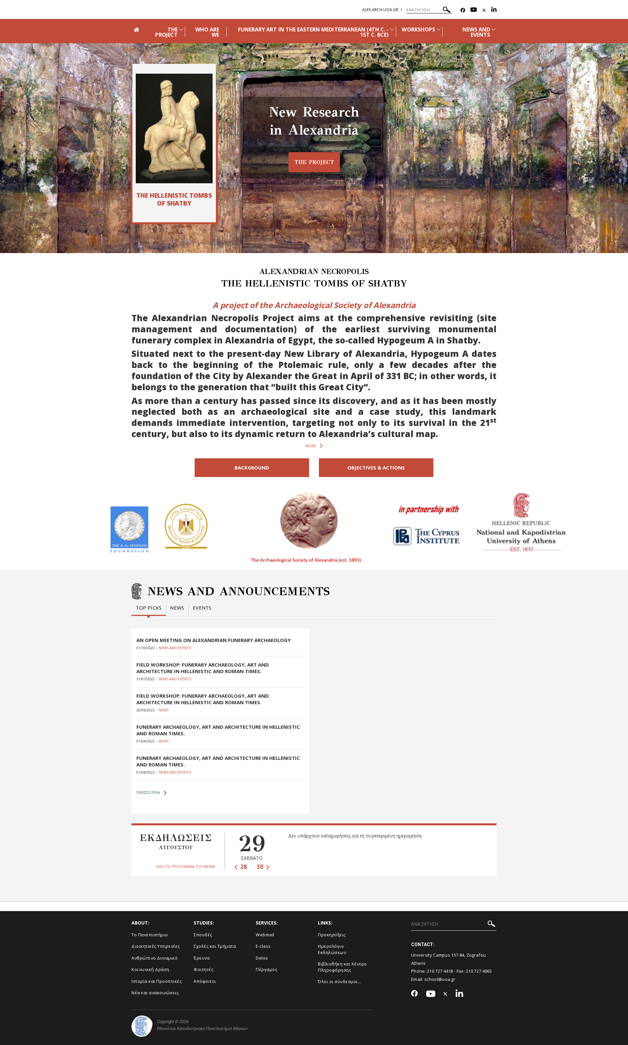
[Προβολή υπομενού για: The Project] (181, 29)
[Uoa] (141, 1026)
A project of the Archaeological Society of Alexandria (314, 305)
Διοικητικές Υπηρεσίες (155, 946)
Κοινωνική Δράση (150, 969)
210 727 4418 (440, 971)
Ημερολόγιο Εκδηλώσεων (332, 949)
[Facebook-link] (463, 10)
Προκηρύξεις (332, 935)
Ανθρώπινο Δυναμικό (154, 958)
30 (261, 867)
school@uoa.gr (439, 979)
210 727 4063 (479, 971)
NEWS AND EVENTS (476, 32)
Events (202, 608)
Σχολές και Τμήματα (215, 946)
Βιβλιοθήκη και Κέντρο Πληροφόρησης (342, 967)
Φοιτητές (203, 969)
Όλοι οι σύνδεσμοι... (339, 981)
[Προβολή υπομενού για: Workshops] (438, 29)
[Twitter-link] (484, 10)
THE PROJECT (166, 32)
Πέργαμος (266, 969)
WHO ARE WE (207, 32)
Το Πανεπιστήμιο (149, 935)
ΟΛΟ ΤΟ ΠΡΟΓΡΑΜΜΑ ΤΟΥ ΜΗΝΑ (185, 866)
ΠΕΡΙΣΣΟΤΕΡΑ (148, 792)
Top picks (149, 608)
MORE (310, 445)
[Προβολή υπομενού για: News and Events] (493, 29)
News (177, 608)
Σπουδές (203, 935)
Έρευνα (202, 958)
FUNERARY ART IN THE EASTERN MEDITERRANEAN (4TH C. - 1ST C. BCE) (313, 32)
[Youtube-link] (473, 10)
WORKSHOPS (418, 29)
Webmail (265, 935)
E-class (263, 946)
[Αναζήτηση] (446, 10)
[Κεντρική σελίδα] (174, 128)
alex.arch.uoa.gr (380, 9)
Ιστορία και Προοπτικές (156, 981)
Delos (262, 958)
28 (243, 867)
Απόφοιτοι (205, 981)
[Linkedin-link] (494, 10)
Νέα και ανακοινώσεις (155, 993)
